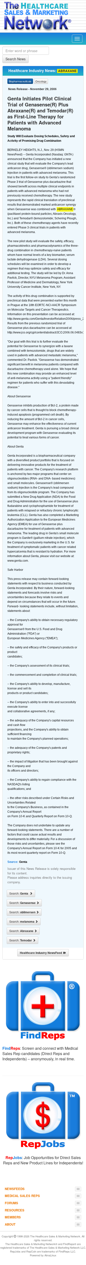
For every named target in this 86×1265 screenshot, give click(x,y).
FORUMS (11, 1203)
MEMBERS (13, 1217)
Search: (19, 893)
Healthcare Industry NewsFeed (41, 953)
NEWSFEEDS (15, 1188)
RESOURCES (14, 1210)
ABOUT (10, 1224)
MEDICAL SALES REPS (22, 1195)
